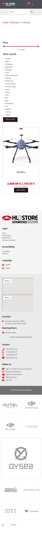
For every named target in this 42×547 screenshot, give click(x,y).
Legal (4, 233)
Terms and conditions (9, 240)
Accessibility (6, 251)
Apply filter (10, 119)
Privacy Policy (6, 235)
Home (5, 23)
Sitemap (4, 254)
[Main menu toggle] (38, 4)
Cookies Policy (6, 238)
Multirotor (14, 23)
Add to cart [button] (21, 190)
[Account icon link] (32, 4)
